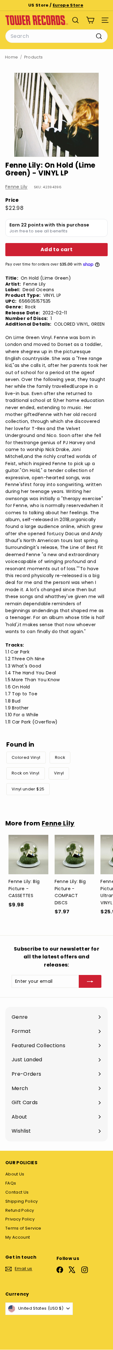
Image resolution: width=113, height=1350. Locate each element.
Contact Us (17, 1192)
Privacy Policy (20, 1219)
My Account (17, 1237)
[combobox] (56, 36)
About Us (14, 1174)
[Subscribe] (90, 981)
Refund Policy (19, 1210)
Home (11, 57)
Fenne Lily (16, 187)
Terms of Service (23, 1228)
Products (33, 57)
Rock (60, 757)
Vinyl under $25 (28, 789)
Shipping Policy (21, 1201)
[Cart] (90, 20)
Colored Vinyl (26, 757)
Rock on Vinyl (26, 773)
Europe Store (68, 5)
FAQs (10, 1183)
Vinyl (59, 773)
